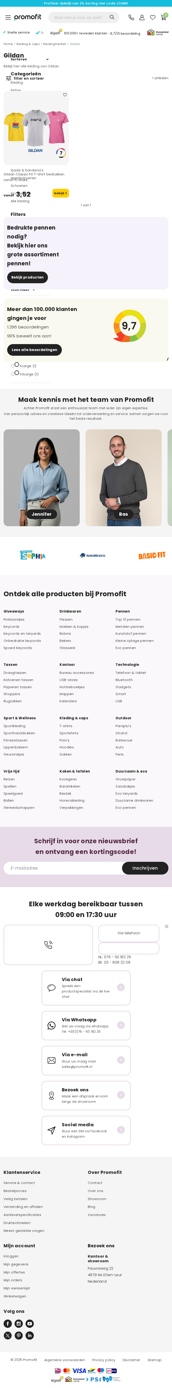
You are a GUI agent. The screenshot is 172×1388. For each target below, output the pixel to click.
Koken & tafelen (75, 771)
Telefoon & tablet (131, 673)
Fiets (120, 754)
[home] (27, 17)
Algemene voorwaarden (64, 1360)
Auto (120, 747)
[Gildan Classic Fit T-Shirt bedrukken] (36, 128)
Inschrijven (145, 868)
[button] (95, 33)
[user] (142, 17)
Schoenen (19, 186)
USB (119, 701)
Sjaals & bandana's (27, 170)
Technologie (127, 664)
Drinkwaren (70, 611)
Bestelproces (15, 1191)
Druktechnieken (17, 1223)
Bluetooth (124, 680)
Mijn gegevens (16, 1264)
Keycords (11, 626)
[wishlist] (153, 17)
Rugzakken (13, 701)
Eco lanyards (127, 793)
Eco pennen (126, 648)
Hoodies (67, 747)
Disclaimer (131, 1360)
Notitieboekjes (72, 687)
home (8, 44)
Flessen (66, 619)
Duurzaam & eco (131, 771)
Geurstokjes (14, 754)
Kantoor (67, 664)
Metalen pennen (130, 626)
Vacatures (97, 1215)
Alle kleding (20, 201)
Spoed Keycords (18, 648)
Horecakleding (72, 800)
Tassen (10, 664)
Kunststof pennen (131, 633)
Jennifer (42, 514)
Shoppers (12, 694)
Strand (121, 733)
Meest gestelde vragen (24, 1230)
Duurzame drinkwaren (134, 800)
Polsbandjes (14, 619)
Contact (95, 1183)
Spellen (10, 786)
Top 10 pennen (128, 619)
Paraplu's (123, 726)
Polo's (65, 740)
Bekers (65, 641)
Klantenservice (22, 1172)
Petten (16, 90)
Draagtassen (15, 673)
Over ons (95, 1191)
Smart (121, 694)
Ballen (9, 800)
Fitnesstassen (16, 740)
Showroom (97, 1199)
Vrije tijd (11, 771)
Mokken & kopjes (74, 626)
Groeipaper (125, 779)
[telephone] (131, 17)
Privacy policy (104, 1360)
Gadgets (123, 687)
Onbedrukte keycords (22, 641)
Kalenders (68, 701)
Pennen (123, 611)
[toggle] (8, 17)
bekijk (59, 193)
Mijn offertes (14, 1272)
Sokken (66, 754)
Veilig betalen (16, 1199)
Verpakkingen (71, 807)
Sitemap (155, 1360)
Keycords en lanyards (22, 633)
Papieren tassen (18, 687)
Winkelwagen (15, 1296)
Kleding (17, 83)
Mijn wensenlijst (17, 1288)
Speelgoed (13, 793)
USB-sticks (69, 680)
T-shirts (66, 726)
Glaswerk (67, 648)
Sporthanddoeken (19, 733)
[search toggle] (112, 17)
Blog (91, 1207)
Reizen (9, 779)
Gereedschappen (19, 807)
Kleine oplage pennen (135, 641)
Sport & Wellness (20, 718)
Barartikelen (70, 786)
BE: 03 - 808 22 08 (114, 962)
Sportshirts (69, 733)
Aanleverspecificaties (22, 1215)
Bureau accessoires (77, 673)
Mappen (67, 694)
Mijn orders (13, 1280)
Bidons (65, 633)
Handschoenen (24, 178)
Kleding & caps (28, 44)
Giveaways (14, 611)
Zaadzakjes (125, 786)
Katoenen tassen (18, 680)
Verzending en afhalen (23, 1207)
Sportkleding (14, 726)
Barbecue (124, 740)
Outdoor (123, 718)
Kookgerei (68, 779)
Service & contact (19, 1183)
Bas (123, 514)
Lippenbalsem (16, 747)
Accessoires (21, 193)
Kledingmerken (54, 44)
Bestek (65, 793)
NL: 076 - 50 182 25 (114, 957)
